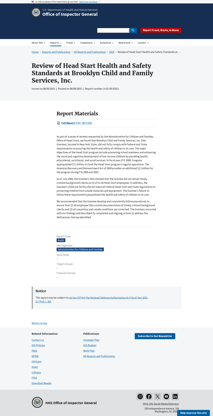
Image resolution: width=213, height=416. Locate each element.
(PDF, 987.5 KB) (76, 123)
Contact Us (38, 340)
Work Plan (88, 350)
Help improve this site (193, 413)
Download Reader (42, 383)
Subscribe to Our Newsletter (155, 336)
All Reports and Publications (99, 356)
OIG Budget (89, 345)
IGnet (35, 367)
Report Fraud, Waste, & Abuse (161, 30)
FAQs (34, 350)
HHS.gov (36, 361)
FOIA (34, 377)
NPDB (35, 356)
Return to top (39, 323)
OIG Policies (38, 345)
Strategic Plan (91, 340)
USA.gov (36, 372)
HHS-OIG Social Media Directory (161, 404)
